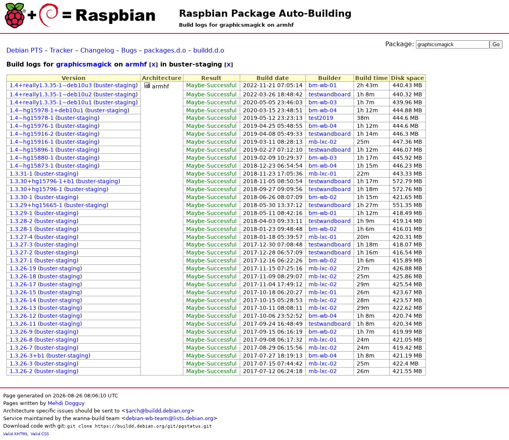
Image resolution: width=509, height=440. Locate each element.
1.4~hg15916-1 (32, 142)
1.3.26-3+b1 (27, 355)
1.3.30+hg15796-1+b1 (42, 181)
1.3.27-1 (21, 260)
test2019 (321, 118)
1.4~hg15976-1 (32, 126)
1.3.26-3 (21, 363)
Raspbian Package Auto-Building (265, 13)
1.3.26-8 (21, 339)
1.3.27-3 (21, 244)
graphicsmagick (84, 64)
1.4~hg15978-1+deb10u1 (47, 110)
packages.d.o (165, 50)
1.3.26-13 (23, 308)
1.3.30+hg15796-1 (36, 189)
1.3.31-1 (21, 173)
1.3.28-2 (21, 221)
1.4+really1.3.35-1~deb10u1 (51, 102)
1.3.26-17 (23, 284)
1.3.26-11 (23, 324)
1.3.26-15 (23, 292)
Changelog (97, 50)
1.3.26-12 (23, 316)
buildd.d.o (208, 50)
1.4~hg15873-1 (32, 165)
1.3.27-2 (21, 252)
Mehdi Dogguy (66, 403)
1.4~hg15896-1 (32, 150)
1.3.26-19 (23, 268)
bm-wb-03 (323, 102)
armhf (136, 64)
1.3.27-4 (21, 237)
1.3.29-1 (21, 213)
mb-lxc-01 (323, 173)
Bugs (129, 50)
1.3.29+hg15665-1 (36, 205)
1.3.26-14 (23, 300)
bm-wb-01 (323, 85)
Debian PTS (24, 50)
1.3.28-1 (21, 229)
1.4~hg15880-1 (32, 157)
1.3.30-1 (21, 197)
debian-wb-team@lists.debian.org (169, 418)
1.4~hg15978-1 (32, 118)
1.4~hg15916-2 (32, 134)
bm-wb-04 (323, 110)
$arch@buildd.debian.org (158, 411)
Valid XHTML (15, 434)
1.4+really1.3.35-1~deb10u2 (51, 94)
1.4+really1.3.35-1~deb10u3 (51, 85)
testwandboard (330, 94)
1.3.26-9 (21, 332)
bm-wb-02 (323, 197)
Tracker (61, 50)
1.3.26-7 (21, 347)
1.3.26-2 (21, 371)
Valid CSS (40, 434)
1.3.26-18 (23, 276)
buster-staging (115, 85)
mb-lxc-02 (323, 142)
